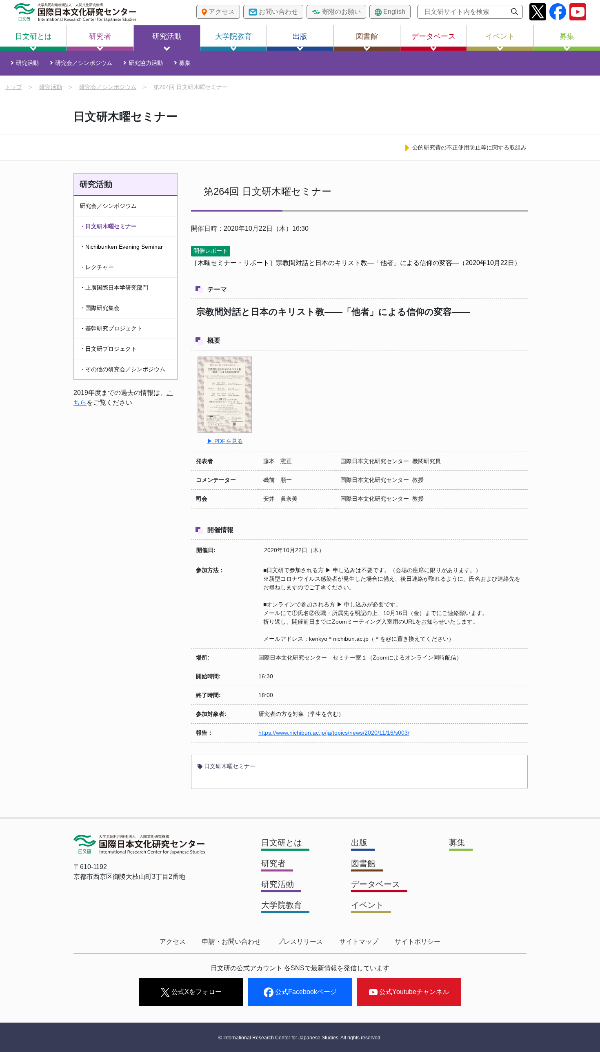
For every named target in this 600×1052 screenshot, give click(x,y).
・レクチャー (97, 267)
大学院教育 (233, 36)
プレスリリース (300, 941)
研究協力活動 (146, 63)
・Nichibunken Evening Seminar (121, 246)
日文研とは (33, 36)
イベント (500, 36)
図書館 (367, 36)
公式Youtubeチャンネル (413, 991)
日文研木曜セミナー (229, 766)
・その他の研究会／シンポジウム (122, 369)
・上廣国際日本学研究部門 (114, 287)
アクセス (173, 941)
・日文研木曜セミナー (108, 226)
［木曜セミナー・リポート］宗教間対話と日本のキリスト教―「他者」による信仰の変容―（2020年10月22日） (356, 262)
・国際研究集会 (100, 308)
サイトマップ (358, 941)
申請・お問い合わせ (231, 941)
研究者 (100, 36)
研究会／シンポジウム (83, 63)
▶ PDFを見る (225, 441)
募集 (567, 36)
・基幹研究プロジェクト (111, 328)
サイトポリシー (417, 941)
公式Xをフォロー (196, 991)
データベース (433, 36)
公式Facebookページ (305, 991)
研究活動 (167, 36)
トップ (13, 87)
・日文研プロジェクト (108, 348)
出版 (300, 36)
